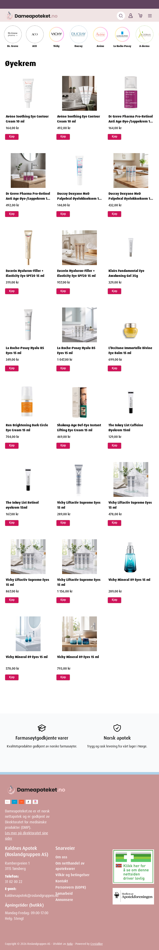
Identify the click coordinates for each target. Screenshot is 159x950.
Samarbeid (64, 893)
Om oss (61, 857)
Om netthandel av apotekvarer (69, 866)
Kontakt (61, 881)
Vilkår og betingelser (72, 875)
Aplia (70, 944)
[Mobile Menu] (149, 15)
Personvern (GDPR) (70, 887)
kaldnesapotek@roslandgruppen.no (31, 895)
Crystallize (96, 944)
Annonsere (64, 899)
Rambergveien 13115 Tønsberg (17, 866)
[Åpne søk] (121, 16)
